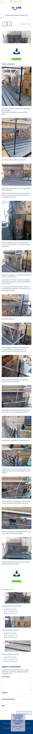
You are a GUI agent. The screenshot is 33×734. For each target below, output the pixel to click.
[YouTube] (16, 3)
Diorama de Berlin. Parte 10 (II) (11, 606)
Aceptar (18, 728)
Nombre (5, 692)
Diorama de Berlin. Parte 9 (10, 630)
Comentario (6, 676)
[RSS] (21, 3)
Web (3, 705)
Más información (18, 726)
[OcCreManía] (16, 8)
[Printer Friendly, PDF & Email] (16, 59)
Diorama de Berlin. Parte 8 (10, 654)
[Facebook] (12, 3)
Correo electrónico (9, 699)
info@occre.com (17, 1)
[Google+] (14, 3)
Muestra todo (26, 24)
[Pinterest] (19, 3)
